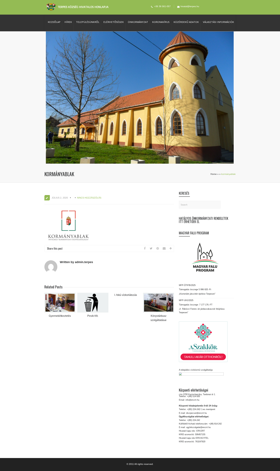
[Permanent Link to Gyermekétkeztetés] (60, 312)
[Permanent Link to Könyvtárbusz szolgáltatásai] (158, 312)
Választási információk (218, 22)
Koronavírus (160, 22)
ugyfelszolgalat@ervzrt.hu (198, 427)
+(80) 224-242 (193, 420)
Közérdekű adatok (186, 22)
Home (213, 174)
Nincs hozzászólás (89, 197)
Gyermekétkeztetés (60, 315)
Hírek (68, 22)
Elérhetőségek (113, 22)
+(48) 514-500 (193, 396)
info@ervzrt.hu (192, 400)
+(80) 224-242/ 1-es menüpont (201, 409)
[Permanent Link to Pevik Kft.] (92, 312)
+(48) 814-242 (215, 424)
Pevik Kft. (92, 315)
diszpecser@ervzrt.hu (196, 413)
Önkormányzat (138, 22)
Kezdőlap (54, 22)
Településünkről (87, 22)
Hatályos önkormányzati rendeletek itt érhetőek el (203, 220)
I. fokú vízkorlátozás (125, 295)
